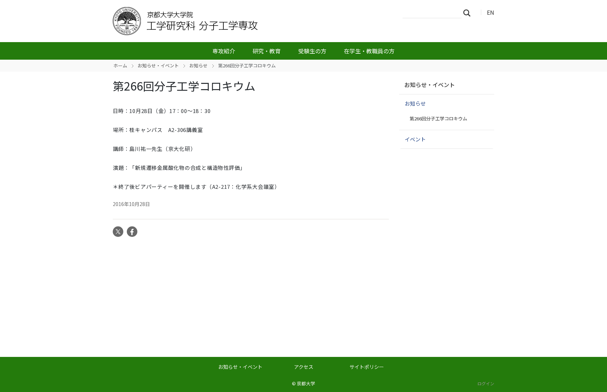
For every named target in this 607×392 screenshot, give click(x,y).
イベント (415, 139)
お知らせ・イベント (158, 65)
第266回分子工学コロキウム (438, 118)
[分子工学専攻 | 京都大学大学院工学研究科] (225, 21)
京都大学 (306, 383)
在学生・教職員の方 (369, 51)
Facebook (132, 231)
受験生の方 (312, 51)
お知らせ (198, 65)
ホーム (120, 65)
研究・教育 (267, 51)
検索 (469, 12)
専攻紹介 (224, 51)
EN (490, 12)
